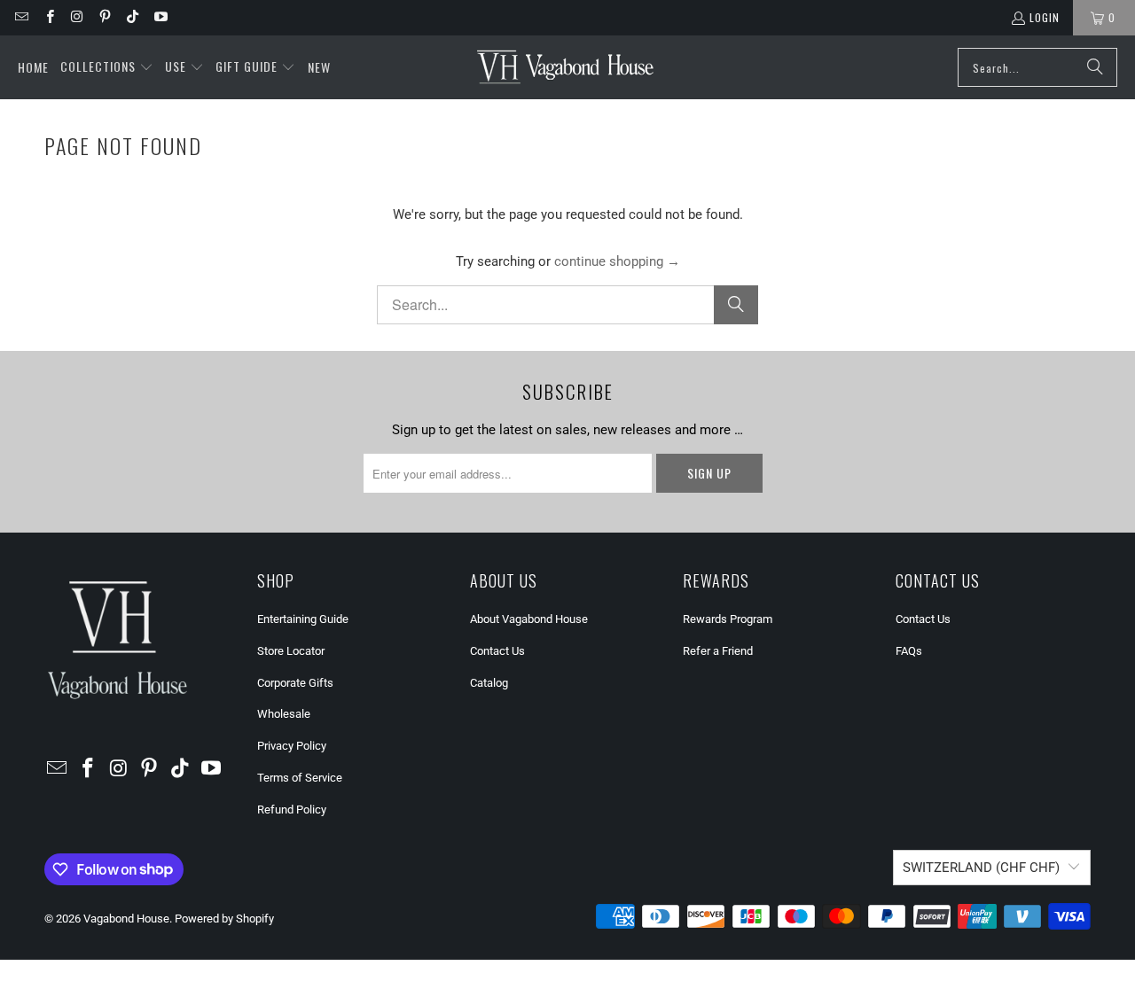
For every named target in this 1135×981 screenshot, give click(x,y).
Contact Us (497, 651)
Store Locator (291, 651)
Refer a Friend (718, 651)
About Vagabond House (529, 619)
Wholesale (283, 713)
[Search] (1095, 67)
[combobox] (1037, 67)
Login (1044, 17)
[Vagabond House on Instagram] (76, 17)
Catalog (489, 682)
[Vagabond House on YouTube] (159, 17)
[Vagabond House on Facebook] (48, 17)
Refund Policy (291, 809)
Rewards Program (727, 619)
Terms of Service (299, 777)
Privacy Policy (291, 745)
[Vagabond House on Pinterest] (104, 17)
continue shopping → (617, 261)
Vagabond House (126, 918)
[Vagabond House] (565, 67)
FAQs (909, 651)
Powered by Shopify (224, 918)
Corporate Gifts (295, 682)
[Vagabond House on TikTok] (131, 17)
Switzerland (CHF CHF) (981, 868)
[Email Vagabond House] (20, 17)
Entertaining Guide (302, 619)
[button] (106, 67)
